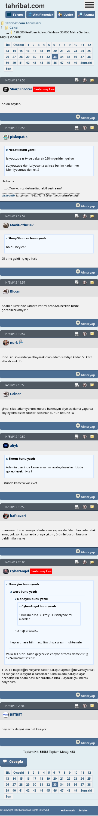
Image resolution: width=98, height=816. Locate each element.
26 (7, 57)
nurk (14, 342)
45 (48, 63)
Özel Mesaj (92, 80)
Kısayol (77, 80)
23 (75, 51)
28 (21, 57)
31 (41, 57)
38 (89, 57)
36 (75, 57)
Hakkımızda (68, 810)
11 (82, 45)
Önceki (18, 45)
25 (89, 51)
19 (48, 51)
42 (27, 63)
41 (21, 63)
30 (34, 57)
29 (27, 57)
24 (82, 51)
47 (61, 63)
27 (14, 57)
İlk (8, 45)
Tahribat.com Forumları (23, 23)
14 (14, 51)
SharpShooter (21, 89)
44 (41, 63)
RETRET (16, 714)
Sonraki (86, 63)
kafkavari (18, 515)
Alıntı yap (87, 118)
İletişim (83, 810)
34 (61, 57)
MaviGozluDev (21, 225)
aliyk (14, 445)
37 (82, 57)
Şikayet (85, 80)
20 (55, 51)
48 (68, 63)
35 (68, 57)
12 (89, 45)
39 (7, 63)
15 (21, 51)
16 (27, 51)
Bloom (15, 291)
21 (61, 51)
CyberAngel (19, 571)
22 (68, 51)
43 (34, 63)
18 (41, 51)
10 (75, 45)
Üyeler (68, 14)
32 (48, 57)
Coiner (15, 394)
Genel (14, 28)
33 (55, 57)
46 (55, 63)
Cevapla (16, 761)
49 (75, 63)
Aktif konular (43, 14)
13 (7, 51)
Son (8, 68)
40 (14, 63)
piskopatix (18, 136)
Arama (89, 14)
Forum (18, 14)
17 (34, 51)
